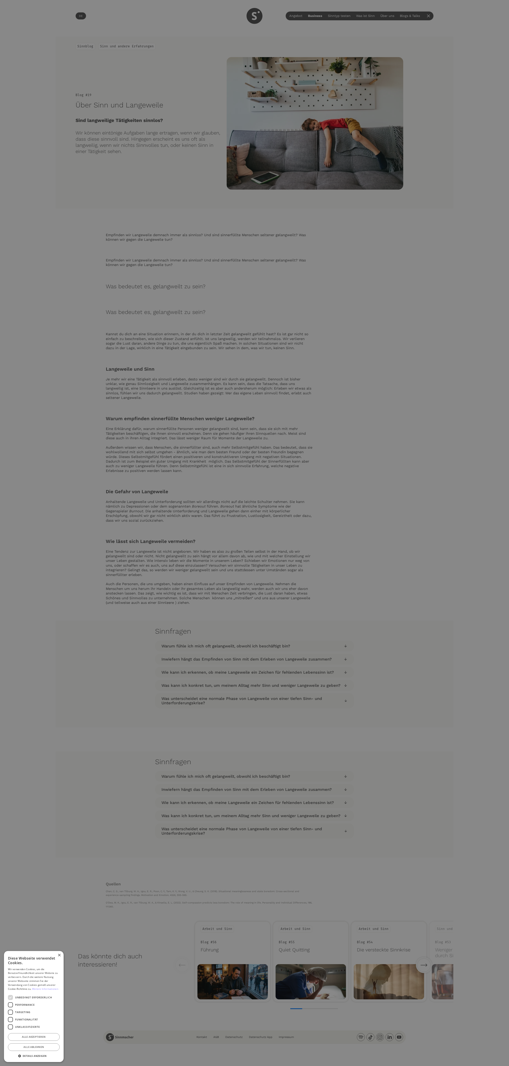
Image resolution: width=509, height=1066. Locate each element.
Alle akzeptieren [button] (34, 1037)
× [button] (59, 955)
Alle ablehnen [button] (33, 1047)
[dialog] (34, 1006)
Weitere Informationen (45, 989)
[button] (34, 1055)
